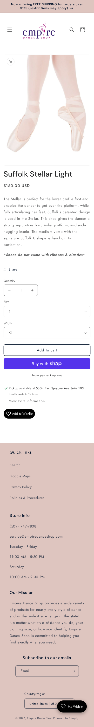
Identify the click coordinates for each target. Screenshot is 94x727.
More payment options (47, 375)
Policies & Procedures (27, 497)
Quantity (9, 280)
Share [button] (12, 269)
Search (15, 465)
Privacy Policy (21, 487)
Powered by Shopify (66, 718)
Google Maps (20, 476)
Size (7, 301)
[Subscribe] (73, 671)
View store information (27, 401)
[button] (9, 29)
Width (8, 323)
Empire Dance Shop (40, 718)
